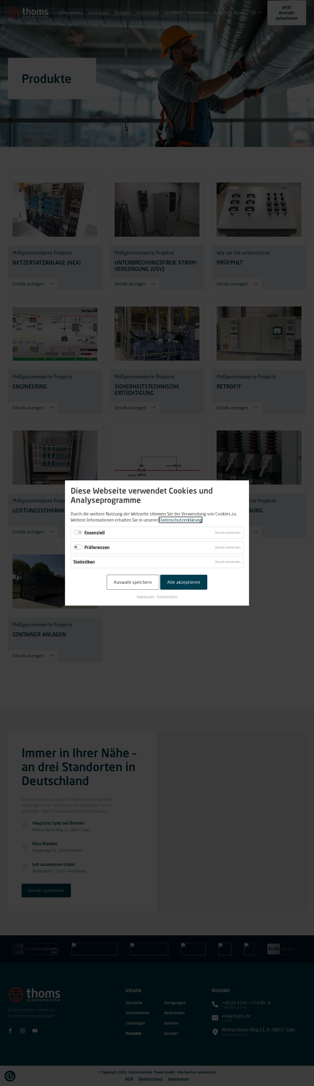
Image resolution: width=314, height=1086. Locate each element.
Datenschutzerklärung (180, 520)
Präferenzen (97, 547)
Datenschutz (167, 597)
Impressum (145, 597)
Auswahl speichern (133, 582)
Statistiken (84, 561)
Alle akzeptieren (183, 582)
